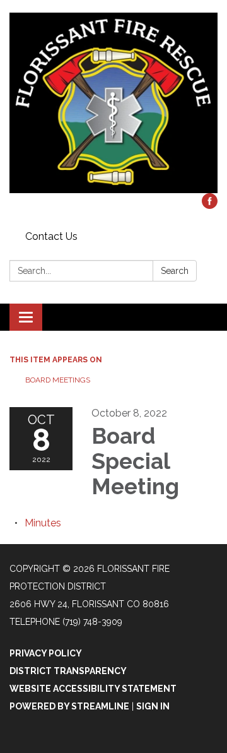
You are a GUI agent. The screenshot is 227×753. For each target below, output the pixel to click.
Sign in (153, 706)
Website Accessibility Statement (93, 689)
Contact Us (51, 236)
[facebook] (210, 205)
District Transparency (68, 671)
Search (175, 271)
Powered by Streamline (69, 706)
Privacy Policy (45, 653)
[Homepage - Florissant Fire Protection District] (113, 103)
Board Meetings (57, 380)
